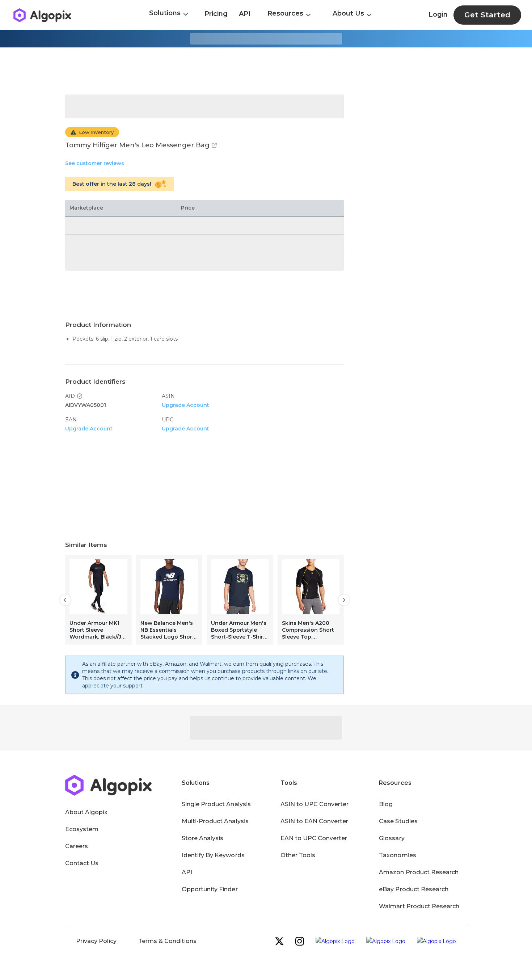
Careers (76, 846)
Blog (386, 804)
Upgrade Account (185, 405)
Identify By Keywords (213, 855)
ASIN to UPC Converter (314, 804)
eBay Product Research (413, 889)
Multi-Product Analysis (215, 821)
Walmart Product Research (419, 906)
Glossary (391, 838)
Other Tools (297, 855)
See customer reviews (94, 163)
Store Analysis (202, 838)
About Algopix (86, 812)
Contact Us (81, 863)
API (244, 14)
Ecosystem (81, 829)
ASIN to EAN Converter (314, 821)
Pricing (216, 14)
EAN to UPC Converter (313, 838)
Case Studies (398, 821)
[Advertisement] (266, 71)
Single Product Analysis (216, 804)
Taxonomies (397, 855)
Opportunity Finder (210, 889)
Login (438, 14)
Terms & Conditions (167, 941)
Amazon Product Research (419, 872)
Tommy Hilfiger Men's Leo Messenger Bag (137, 145)
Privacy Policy (96, 941)
